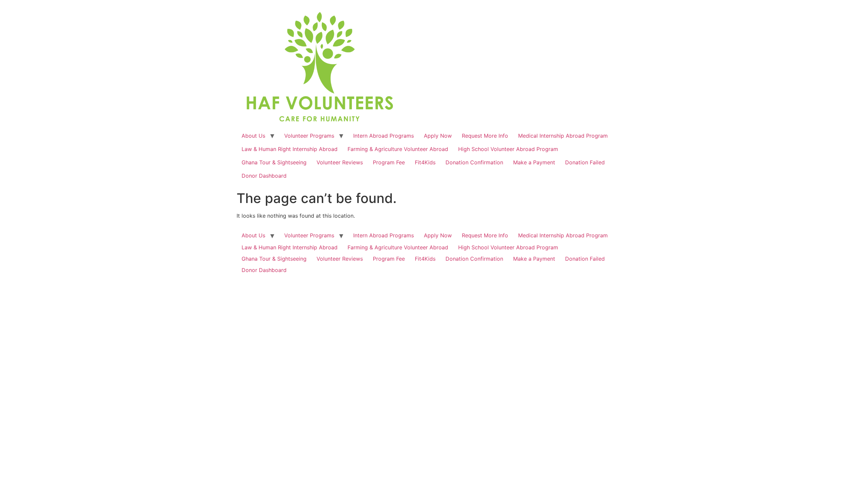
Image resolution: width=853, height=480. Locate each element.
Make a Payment (534, 162)
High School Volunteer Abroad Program (508, 149)
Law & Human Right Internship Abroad (290, 149)
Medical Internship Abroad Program (563, 135)
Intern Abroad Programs (383, 135)
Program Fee (389, 162)
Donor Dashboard (264, 175)
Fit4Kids (425, 162)
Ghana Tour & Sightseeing (274, 162)
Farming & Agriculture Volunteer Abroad (398, 149)
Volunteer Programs (309, 135)
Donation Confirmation (474, 162)
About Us (253, 135)
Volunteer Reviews (340, 162)
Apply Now (438, 135)
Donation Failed (585, 162)
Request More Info (485, 135)
